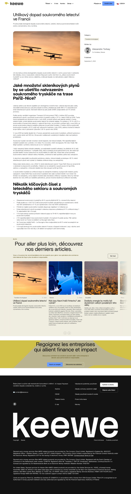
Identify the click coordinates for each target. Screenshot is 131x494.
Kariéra (62, 3)
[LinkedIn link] (14, 404)
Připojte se (97, 3)
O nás (56, 3)
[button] (49, 3)
